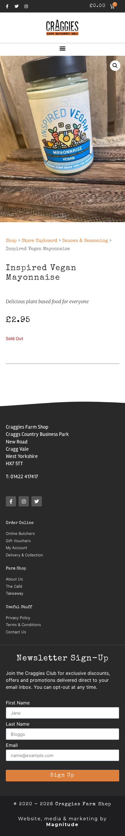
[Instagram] (26, 6)
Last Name (17, 724)
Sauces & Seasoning (85, 241)
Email (12, 745)
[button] (62, 48)
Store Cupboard (39, 241)
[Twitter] (16, 6)
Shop (11, 241)
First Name (18, 703)
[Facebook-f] (7, 6)
